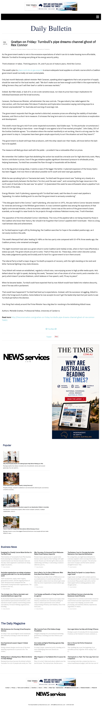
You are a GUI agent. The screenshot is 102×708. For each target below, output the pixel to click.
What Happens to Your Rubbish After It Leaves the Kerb (50, 657)
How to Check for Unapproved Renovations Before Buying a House (21, 529)
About (40, 687)
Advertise (34, 687)
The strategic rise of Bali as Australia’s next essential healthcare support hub (14, 595)
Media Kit (94, 687)
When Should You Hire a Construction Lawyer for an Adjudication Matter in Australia (26, 507)
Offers (45, 687)
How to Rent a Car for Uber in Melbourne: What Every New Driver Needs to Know (48, 573)
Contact (7, 687)
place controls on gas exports (30, 70)
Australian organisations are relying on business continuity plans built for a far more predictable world (16, 574)
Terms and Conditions (23, 687)
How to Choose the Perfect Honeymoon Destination (80, 644)
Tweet (48, 337)
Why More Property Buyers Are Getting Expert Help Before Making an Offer (23, 463)
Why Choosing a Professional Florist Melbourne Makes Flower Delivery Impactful (48, 553)
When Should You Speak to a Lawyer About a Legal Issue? (81, 573)
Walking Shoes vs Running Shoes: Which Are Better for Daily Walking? (16, 657)
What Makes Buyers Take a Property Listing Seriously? (18, 485)
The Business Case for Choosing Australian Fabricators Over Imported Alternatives (81, 553)
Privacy (13, 687)
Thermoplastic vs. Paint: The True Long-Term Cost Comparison (83, 657)
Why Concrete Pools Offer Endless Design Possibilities (47, 630)
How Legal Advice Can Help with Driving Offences (83, 629)
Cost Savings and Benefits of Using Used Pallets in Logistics (49, 595)
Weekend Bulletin (85, 687)
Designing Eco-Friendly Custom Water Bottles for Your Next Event (16, 553)
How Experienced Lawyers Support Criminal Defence (14, 644)
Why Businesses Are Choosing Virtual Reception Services (15, 630)
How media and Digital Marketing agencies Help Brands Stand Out (49, 644)
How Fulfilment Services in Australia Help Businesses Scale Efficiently (80, 595)
